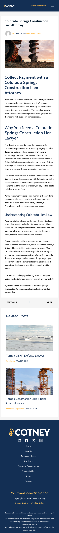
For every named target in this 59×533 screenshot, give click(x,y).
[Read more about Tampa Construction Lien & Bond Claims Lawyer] (29, 381)
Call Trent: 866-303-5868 (29, 493)
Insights (28, 451)
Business (10, 408)
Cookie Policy (38, 503)
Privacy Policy (21, 503)
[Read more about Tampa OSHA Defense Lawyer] (29, 338)
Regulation (10, 361)
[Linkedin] (19, 440)
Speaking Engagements (28, 466)
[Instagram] (41, 440)
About (28, 476)
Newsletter (28, 461)
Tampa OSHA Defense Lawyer (25, 355)
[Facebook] (26, 440)
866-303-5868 (38, 5)
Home (28, 446)
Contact (28, 481)
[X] (34, 440)
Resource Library (28, 456)
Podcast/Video (28, 471)
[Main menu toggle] (52, 5)
